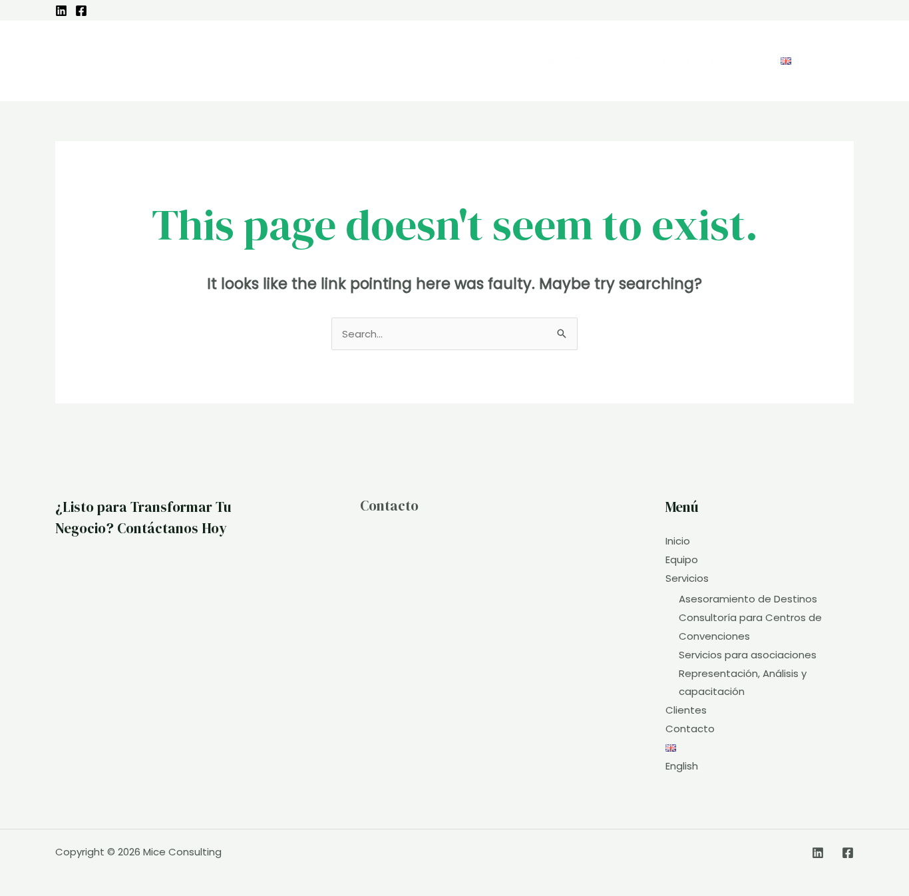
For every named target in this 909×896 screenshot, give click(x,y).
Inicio (677, 541)
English (681, 766)
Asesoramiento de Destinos (748, 599)
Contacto (389, 505)
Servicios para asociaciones (748, 655)
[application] (624, 61)
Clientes (686, 710)
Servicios (687, 578)
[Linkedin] (61, 11)
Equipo (681, 559)
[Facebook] (81, 11)
